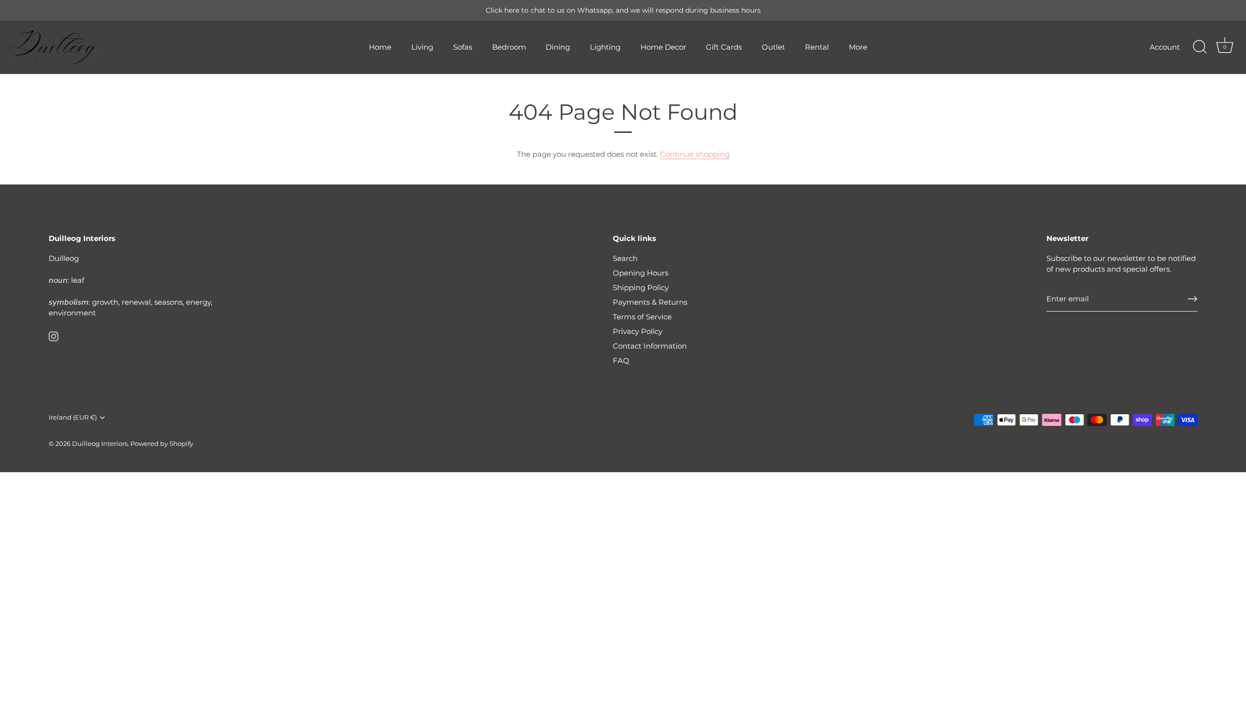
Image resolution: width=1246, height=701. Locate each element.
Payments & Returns (650, 302)
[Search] (1199, 47)
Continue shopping (695, 154)
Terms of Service (642, 316)
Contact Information (650, 345)
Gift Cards (724, 47)
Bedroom (509, 47)
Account (1165, 47)
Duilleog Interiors (100, 443)
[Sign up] (1192, 299)
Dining (558, 47)
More (858, 47)
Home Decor (663, 47)
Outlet (773, 47)
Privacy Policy (637, 331)
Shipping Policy (641, 287)
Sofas (462, 47)
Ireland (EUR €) (73, 417)
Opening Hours (640, 272)
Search (625, 258)
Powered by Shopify (161, 443)
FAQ (621, 360)
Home (380, 47)
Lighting (605, 47)
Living (422, 47)
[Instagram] (53, 335)
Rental (817, 47)
